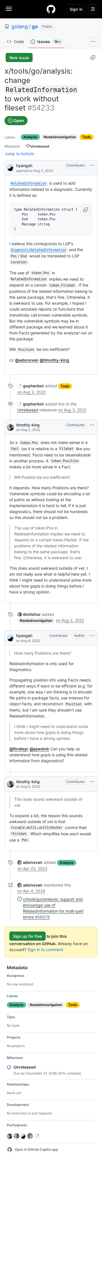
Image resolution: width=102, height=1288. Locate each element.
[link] (30, 386)
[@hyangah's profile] (10, 167)
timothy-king (28, 424)
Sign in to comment (45, 949)
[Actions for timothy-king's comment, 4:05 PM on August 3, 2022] (92, 425)
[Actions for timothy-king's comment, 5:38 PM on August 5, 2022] (92, 782)
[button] (85, 210)
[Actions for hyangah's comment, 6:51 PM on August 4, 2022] (92, 636)
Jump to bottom (19, 153)
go (35, 26)
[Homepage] (51, 9)
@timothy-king (54, 360)
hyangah (24, 165)
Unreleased (27, 409)
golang (19, 26)
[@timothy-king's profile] (10, 427)
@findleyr (18, 748)
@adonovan (27, 360)
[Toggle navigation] (9, 9)
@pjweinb (39, 748)
